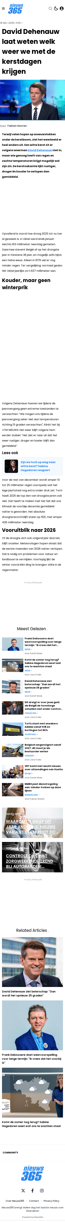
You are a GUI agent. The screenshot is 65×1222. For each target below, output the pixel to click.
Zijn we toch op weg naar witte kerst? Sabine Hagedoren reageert (38, 466)
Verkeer (29, 755)
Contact (34, 1201)
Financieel (31, 713)
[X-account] (23, 1191)
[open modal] (62, 8)
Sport (28, 773)
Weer (27, 649)
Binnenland (31, 795)
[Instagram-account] (42, 1191)
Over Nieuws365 (15, 1201)
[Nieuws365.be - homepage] (15, 8)
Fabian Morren (17, 126)
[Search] (50, 8)
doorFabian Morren (34, 799)
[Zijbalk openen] (3, 8)
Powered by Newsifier (32, 1217)
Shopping (30, 734)
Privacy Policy (51, 1201)
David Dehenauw (40, 150)
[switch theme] (56, 8)
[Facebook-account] (32, 1191)
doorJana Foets (33, 674)
